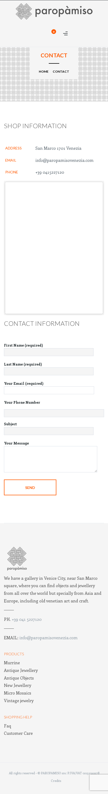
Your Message (16, 443)
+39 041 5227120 (27, 619)
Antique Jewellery (21, 670)
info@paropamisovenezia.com (64, 160)
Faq (7, 725)
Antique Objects (19, 678)
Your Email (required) (24, 383)
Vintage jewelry (19, 700)
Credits (56, 780)
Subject (10, 423)
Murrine (12, 662)
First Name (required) (23, 345)
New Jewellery (17, 685)
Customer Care (18, 733)
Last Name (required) (23, 364)
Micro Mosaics (17, 693)
